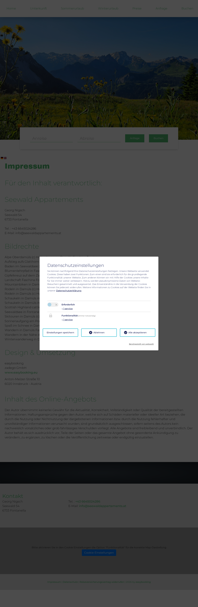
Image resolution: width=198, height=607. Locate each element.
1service (67, 308)
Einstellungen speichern (60, 332)
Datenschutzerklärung (68, 290)
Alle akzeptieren (137, 332)
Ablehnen (99, 332)
